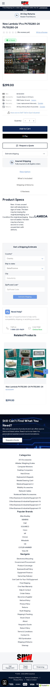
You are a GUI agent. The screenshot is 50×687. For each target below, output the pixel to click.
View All (25, 551)
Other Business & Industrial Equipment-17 (25, 505)
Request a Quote (12, 440)
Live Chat (37, 328)
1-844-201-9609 (17, 328)
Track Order (25, 667)
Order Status (25, 593)
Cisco (25, 530)
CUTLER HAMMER (25, 547)
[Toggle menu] (3, 3)
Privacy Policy (25, 604)
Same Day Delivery (25, 576)
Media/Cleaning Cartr (25, 480)
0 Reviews (25, 191)
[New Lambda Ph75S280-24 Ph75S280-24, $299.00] (25, 363)
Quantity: (18, 121)
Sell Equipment (10, 667)
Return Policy (25, 628)
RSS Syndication (25, 638)
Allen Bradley (25, 516)
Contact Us (25, 635)
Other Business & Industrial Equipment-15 (25, 498)
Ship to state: (10, 264)
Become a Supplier (25, 597)
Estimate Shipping (24, 297)
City (6, 274)
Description (25, 172)
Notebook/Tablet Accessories (25, 494)
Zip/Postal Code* (11, 285)
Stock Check (25, 618)
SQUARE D (25, 526)
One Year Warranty (25, 586)
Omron (25, 537)
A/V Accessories (25, 460)
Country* (8, 254)
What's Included (25, 178)
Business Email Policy (25, 569)
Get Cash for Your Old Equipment (25, 579)
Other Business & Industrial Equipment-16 (25, 501)
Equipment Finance (25, 572)
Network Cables (25, 491)
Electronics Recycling (25, 559)
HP (25, 533)
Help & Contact (25, 590)
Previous (4, 371)
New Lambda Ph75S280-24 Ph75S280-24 (24, 387)
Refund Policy (25, 600)
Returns (25, 607)
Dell (25, 523)
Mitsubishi (25, 540)
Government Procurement (25, 562)
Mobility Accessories (25, 487)
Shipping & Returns (25, 185)
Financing (40, 667)
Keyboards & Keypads (25, 477)
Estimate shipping (12, 154)
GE (25, 544)
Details (33, 100)
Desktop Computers (25, 470)
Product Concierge (25, 566)
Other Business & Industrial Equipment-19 (25, 508)
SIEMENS (25, 519)
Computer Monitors (25, 467)
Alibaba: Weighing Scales (25, 463)
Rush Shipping (25, 611)
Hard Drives (25, 473)
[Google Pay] (25, 136)
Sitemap (25, 645)
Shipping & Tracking (25, 614)
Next (45, 371)
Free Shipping (25, 583)
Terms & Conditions (25, 631)
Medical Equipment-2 (25, 484)
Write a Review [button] (41, 32)
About (25, 621)
